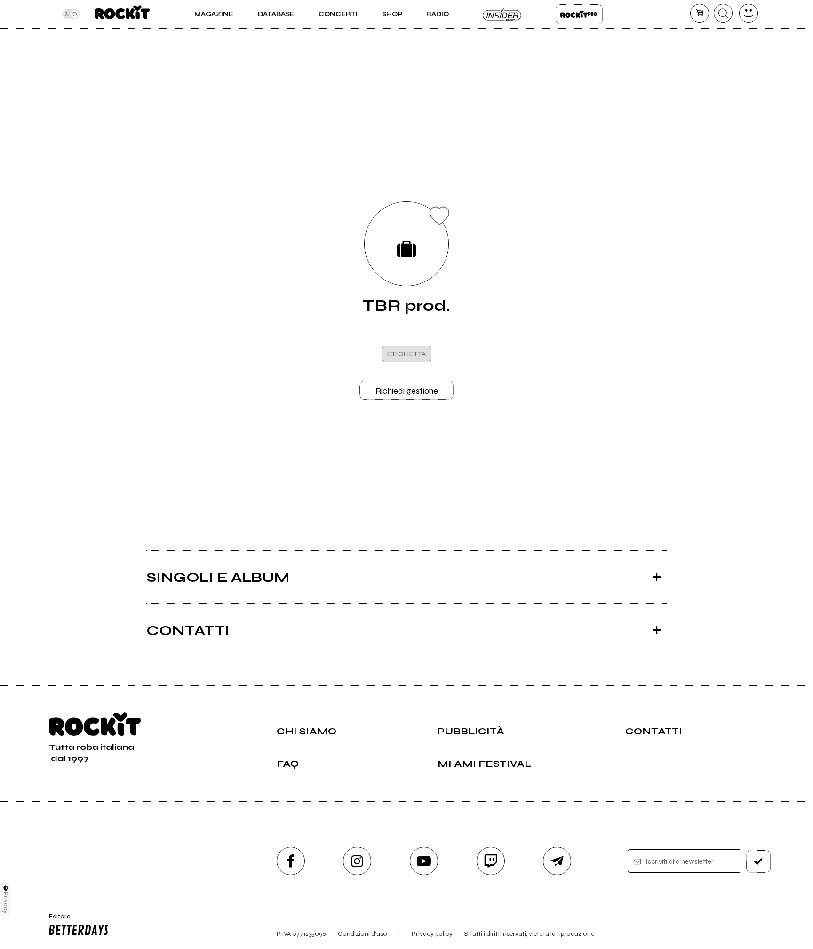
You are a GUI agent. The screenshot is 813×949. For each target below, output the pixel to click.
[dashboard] (748, 13)
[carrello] (699, 13)
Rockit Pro (579, 14)
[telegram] (557, 861)
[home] (122, 14)
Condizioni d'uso (362, 934)
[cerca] (723, 13)
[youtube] (424, 861)
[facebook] (291, 861)
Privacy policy (432, 934)
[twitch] (491, 861)
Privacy (6, 903)
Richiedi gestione (406, 391)
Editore (55, 920)
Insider (502, 14)
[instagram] (357, 861)
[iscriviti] (758, 861)
